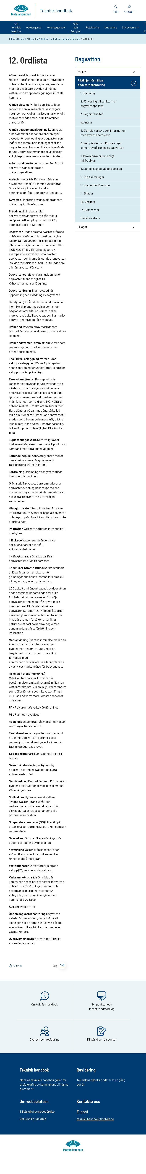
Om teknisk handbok (16, 27)
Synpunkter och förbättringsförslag (101, 1006)
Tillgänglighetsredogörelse (37, 1111)
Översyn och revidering (44, 1039)
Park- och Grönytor (76, 27)
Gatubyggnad (33, 27)
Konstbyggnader (56, 27)
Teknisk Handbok (17, 39)
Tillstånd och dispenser (102, 1039)
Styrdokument (130, 27)
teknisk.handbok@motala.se (95, 1119)
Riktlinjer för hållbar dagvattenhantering (60, 39)
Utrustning (111, 27)
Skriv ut (17, 965)
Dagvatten (33, 39)
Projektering (93, 27)
